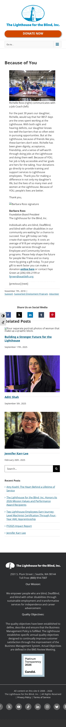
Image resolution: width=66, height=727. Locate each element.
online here (27, 269)
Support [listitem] (9, 293)
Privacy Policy (24, 697)
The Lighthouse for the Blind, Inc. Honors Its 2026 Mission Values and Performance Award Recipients (31, 501)
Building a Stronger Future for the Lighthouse (28, 338)
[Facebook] (8, 314)
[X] (19, 314)
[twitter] (9, 707)
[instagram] (47, 707)
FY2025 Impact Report (19, 526)
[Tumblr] (41, 314)
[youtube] (19, 707)
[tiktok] (28, 707)
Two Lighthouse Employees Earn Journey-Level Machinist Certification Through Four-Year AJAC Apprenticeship (31, 515)
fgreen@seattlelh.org (21, 276)
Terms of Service (41, 697)
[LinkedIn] (30, 314)
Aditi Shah (12, 397)
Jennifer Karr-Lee (16, 453)
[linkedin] (38, 707)
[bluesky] (57, 707)
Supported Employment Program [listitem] (31, 293)
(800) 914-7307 (38, 578)
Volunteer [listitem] (54, 293)
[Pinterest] (52, 314)
